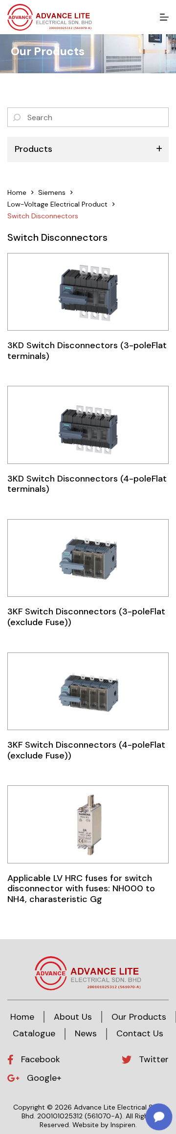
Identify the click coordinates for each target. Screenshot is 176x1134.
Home (22, 1017)
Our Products (138, 1017)
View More (88, 291)
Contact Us (139, 1033)
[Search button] (17, 117)
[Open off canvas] (164, 17)
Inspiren (122, 1124)
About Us (73, 1017)
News (86, 1033)
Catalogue (34, 1033)
